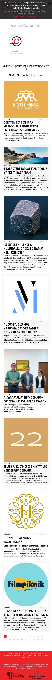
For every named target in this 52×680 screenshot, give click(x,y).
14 (10, 639)
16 (18, 639)
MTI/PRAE (7, 119)
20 (34, 639)
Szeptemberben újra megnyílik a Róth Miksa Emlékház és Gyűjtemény (21, 126)
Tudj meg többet (31, 16)
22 (42, 639)
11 (38, 636)
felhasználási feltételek (25, 655)
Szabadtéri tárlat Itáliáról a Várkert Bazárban (25, 170)
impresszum (8, 655)
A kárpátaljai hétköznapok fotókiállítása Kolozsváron (25, 399)
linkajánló (17, 653)
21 (38, 639)
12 (42, 636)
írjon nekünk (28, 653)
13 (46, 636)
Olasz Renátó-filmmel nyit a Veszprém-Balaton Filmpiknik (26, 613)
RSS (6, 653)
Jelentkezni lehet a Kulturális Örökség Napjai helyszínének (23, 248)
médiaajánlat (41, 653)
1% (10, 653)
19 (30, 639)
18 (26, 639)
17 (22, 639)
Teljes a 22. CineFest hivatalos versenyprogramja (26, 468)
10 (34, 636)
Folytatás (19, 16)
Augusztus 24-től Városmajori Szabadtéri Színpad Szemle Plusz (21, 328)
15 (14, 639)
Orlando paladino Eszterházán (17, 540)
